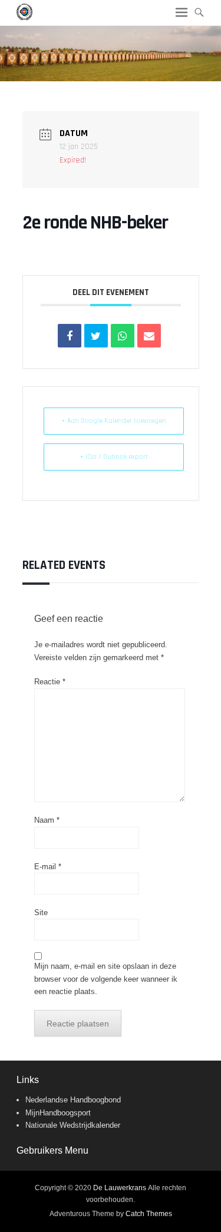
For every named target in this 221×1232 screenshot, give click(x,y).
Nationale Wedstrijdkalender (72, 1125)
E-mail (47, 866)
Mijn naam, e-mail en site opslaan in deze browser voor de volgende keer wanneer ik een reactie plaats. (105, 979)
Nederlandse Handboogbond (73, 1099)
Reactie (49, 681)
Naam (47, 820)
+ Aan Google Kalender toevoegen (113, 420)
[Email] (149, 335)
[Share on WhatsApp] (122, 335)
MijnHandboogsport (58, 1112)
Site (41, 912)
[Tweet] (96, 335)
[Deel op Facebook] (69, 335)
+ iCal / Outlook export (114, 456)
